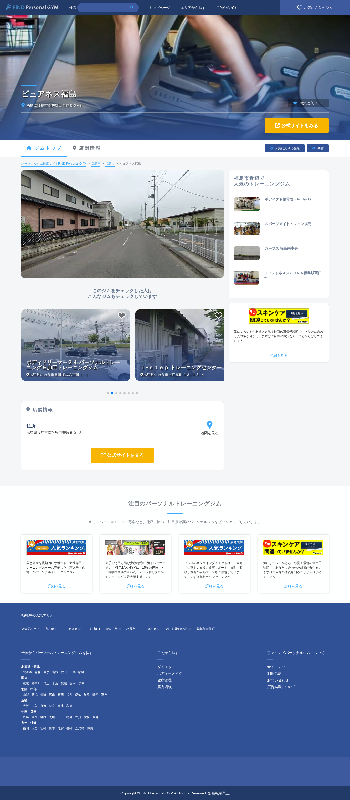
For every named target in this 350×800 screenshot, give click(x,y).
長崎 (69, 728)
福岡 (26, 728)
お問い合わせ (278, 680)
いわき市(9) (74, 628)
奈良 (52, 706)
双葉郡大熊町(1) (207, 628)
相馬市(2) (132, 628)
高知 (95, 717)
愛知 (78, 694)
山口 (61, 717)
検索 (72, 7)
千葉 (55, 683)
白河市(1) (93, 628)
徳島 (69, 717)
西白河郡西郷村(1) (178, 628)
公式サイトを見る (125, 455)
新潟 (35, 694)
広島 (26, 717)
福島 (81, 672)
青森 (38, 672)
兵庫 (61, 706)
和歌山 (71, 706)
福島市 (110, 163)
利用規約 (274, 673)
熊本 (52, 728)
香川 (78, 717)
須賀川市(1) (113, 628)
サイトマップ (278, 667)
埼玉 (46, 683)
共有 (320, 148)
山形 (72, 672)
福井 (69, 694)
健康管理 (164, 680)
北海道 (27, 672)
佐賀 (61, 728)
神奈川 (36, 683)
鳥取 (35, 717)
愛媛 (87, 717)
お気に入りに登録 (287, 148)
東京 (26, 683)
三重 (104, 694)
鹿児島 (79, 728)
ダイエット (166, 667)
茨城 (64, 683)
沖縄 (90, 728)
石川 (61, 694)
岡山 (52, 717)
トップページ (159, 8)
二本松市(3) (153, 628)
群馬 (81, 683)
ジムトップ (48, 148)
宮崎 (43, 728)
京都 (43, 706)
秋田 (64, 672)
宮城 (55, 672)
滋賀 (35, 706)
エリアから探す (193, 8)
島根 (43, 717)
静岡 (95, 694)
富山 (52, 694)
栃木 (72, 683)
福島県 (95, 163)
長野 (43, 694)
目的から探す (227, 8)
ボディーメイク (169, 673)
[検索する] (134, 7)
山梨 (26, 694)
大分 (35, 728)
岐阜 (87, 694)
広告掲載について (281, 687)
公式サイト (299, 125)
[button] (108, 393)
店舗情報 (90, 148)
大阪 (26, 706)
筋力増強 (164, 687)
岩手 (46, 672)
